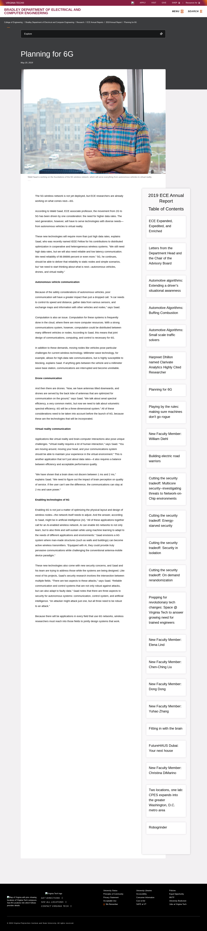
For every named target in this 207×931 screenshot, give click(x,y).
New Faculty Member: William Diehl (165, 436)
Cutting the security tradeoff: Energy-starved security (163, 520)
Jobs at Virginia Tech (177, 904)
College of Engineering (14, 22)
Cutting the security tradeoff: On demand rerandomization (164, 575)
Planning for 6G (130, 22)
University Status (110, 891)
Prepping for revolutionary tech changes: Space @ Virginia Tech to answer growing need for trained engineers (166, 610)
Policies (172, 891)
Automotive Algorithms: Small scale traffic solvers (166, 335)
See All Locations (53, 902)
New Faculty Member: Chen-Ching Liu (165, 664)
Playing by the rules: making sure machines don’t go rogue (165, 412)
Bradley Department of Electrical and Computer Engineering (50, 22)
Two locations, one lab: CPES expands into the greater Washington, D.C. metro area (166, 800)
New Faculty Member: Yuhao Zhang (165, 708)
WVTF (171, 897)
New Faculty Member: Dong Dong (165, 686)
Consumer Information (145, 897)
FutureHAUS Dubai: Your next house (163, 748)
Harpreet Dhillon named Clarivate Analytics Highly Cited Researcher (165, 364)
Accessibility (141, 894)
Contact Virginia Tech (55, 906)
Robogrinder (158, 827)
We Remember (112, 904)
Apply (143, 3)
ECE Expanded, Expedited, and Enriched (161, 226)
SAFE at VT (141, 904)
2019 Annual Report (114, 22)
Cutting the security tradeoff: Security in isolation (163, 548)
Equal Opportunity (176, 894)
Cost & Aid (140, 901)
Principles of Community (113, 894)
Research (81, 22)
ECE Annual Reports (96, 22)
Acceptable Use (109, 901)
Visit (153, 3)
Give (164, 3)
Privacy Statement (111, 897)
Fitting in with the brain (165, 728)
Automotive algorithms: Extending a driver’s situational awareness (166, 285)
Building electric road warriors (164, 458)
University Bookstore (177, 901)
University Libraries (144, 891)
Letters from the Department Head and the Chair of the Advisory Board (165, 255)
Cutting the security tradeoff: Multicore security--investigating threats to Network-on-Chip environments (165, 488)
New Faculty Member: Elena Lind (165, 642)
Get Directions (51, 898)
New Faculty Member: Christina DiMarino (165, 770)
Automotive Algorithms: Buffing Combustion (166, 310)
